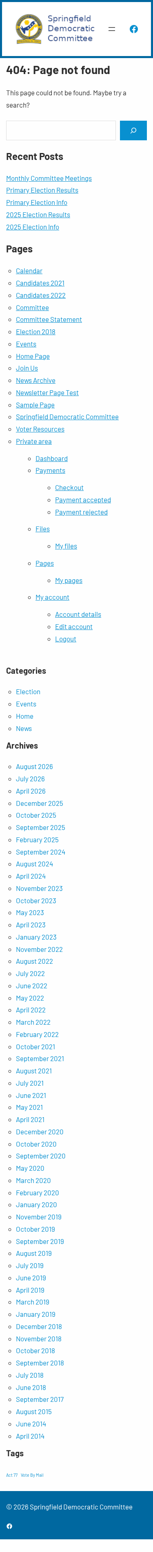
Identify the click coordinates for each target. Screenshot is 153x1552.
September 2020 (41, 1156)
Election (28, 691)
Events (26, 344)
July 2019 (30, 1265)
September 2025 (40, 827)
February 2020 (37, 1192)
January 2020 (36, 1204)
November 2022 (39, 949)
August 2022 (34, 961)
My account (52, 597)
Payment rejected (81, 512)
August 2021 (34, 1070)
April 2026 (31, 791)
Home (24, 716)
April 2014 (30, 1436)
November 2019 (39, 1216)
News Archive (35, 380)
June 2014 (31, 1423)
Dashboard (51, 458)
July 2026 (30, 778)
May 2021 (29, 1107)
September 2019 (40, 1241)
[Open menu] (112, 29)
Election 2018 (35, 331)
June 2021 (31, 1095)
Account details (78, 614)
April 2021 (30, 1119)
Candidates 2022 (41, 295)
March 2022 (33, 1022)
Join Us (27, 368)
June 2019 (31, 1277)
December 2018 (39, 1326)
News (24, 728)
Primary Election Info (36, 202)
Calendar (29, 270)
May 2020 (30, 1168)
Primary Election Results (42, 190)
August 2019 (34, 1253)
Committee (32, 307)
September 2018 (40, 1363)
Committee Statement (49, 319)
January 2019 (35, 1314)
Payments (50, 470)
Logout (65, 638)
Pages (44, 563)
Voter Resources (40, 429)
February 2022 (37, 1034)
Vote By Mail (32, 1475)
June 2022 (31, 985)
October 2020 (36, 1144)
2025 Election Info (32, 227)
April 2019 (30, 1290)
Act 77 (12, 1475)
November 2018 (39, 1338)
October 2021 (35, 1046)
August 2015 (34, 1411)
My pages (68, 580)
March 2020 (33, 1180)
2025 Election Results (38, 214)
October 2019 (35, 1229)
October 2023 (36, 900)
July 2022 (30, 973)
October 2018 (35, 1350)
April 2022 (31, 1009)
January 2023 (36, 937)
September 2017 (40, 1399)
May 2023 (30, 912)
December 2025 (39, 803)
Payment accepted (83, 499)
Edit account (74, 626)
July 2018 (30, 1375)
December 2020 (40, 1131)
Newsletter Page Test (47, 392)
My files (66, 546)
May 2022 (30, 998)
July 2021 (30, 1083)
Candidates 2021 (40, 283)
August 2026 (34, 766)
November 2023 (39, 888)
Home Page (33, 356)
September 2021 (40, 1058)
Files (42, 528)
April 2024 (31, 876)
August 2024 (34, 863)
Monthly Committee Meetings (49, 178)
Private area (34, 441)
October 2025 (36, 815)
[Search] (133, 130)
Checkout (69, 487)
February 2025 (37, 839)
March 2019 (32, 1302)
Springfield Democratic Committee (67, 416)
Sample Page (35, 404)
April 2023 (31, 924)
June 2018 (31, 1387)
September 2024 (40, 852)
